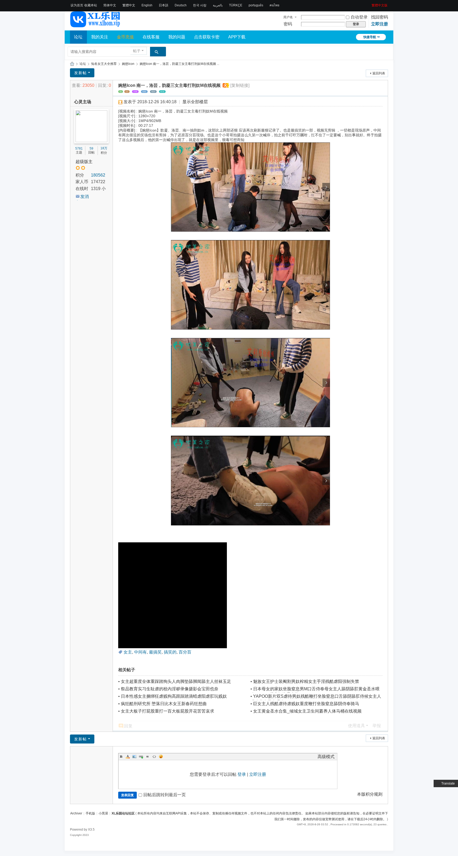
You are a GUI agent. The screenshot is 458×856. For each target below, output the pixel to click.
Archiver (76, 813)
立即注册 (379, 24)
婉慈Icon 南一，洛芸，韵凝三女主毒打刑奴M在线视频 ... (179, 64)
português (256, 5)
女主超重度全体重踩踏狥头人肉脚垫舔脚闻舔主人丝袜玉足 (176, 681)
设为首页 (77, 5)
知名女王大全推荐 (104, 64)
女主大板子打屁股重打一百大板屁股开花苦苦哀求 (167, 711)
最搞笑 (144, 91)
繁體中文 (128, 5)
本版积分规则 (369, 794)
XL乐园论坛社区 (72, 64)
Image (134, 756)
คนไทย (274, 5)
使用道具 (356, 725)
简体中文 (109, 5)
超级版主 (84, 161)
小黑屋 (103, 813)
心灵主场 (82, 102)
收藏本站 (90, 5)
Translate (448, 783)
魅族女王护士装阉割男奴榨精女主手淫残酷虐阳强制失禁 (306, 681)
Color (127, 756)
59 (91, 148)
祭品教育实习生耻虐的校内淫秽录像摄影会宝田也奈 (169, 689)
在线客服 (151, 37)
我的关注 (99, 37)
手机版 (90, 813)
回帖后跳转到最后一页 (164, 794)
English (147, 5)
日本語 (163, 5)
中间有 (135, 91)
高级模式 (326, 756)
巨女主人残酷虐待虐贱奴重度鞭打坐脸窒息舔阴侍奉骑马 (306, 703)
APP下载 (236, 37)
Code (154, 756)
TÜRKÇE (235, 5)
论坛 (78, 37)
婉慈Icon (128, 64)
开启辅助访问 (369, 3)
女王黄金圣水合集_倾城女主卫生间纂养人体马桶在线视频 (307, 711)
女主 (127, 91)
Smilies (161, 756)
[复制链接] (239, 85)
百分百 (162, 91)
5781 (79, 148)
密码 (288, 24)
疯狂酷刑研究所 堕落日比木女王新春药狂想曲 (164, 703)
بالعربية (218, 5)
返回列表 (378, 73)
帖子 (136, 51)
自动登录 (359, 17)
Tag (121, 91)
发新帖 (80, 73)
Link (141, 756)
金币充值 (125, 37)
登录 (241, 774)
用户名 (288, 17)
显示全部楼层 (195, 102)
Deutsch (181, 5)
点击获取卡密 (206, 37)
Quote (147, 756)
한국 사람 (199, 5)
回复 (128, 726)
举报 (376, 725)
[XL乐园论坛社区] (95, 25)
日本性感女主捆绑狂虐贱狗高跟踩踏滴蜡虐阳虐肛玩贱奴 (174, 696)
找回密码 (379, 17)
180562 (98, 175)
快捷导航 (369, 37)
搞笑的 (153, 91)
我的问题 (176, 37)
